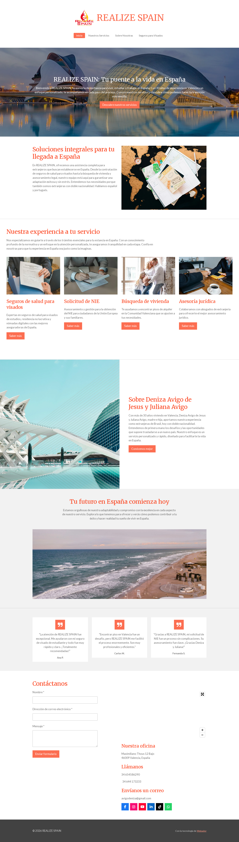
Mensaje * (38, 726)
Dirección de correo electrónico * (52, 709)
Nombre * (38, 692)
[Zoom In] (202, 730)
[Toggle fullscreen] (202, 694)
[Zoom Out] (202, 734)
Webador (201, 830)
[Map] (163, 714)
